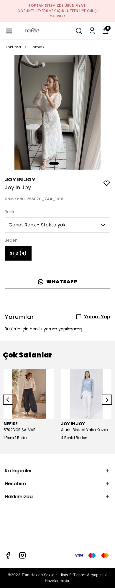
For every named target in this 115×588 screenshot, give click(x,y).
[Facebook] (8, 555)
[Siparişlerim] (92, 30)
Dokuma (13, 47)
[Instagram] (22, 555)
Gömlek (37, 47)
